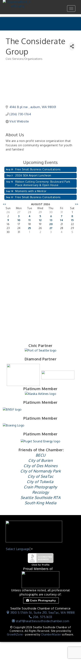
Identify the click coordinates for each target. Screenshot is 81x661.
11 (29, 220)
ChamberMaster (51, 634)
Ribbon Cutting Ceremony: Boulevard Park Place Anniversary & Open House (42, 183)
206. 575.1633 (42, 617)
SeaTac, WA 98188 (42, 612)
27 (51, 228)
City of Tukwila (40, 481)
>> (76, 204)
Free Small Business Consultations (38, 169)
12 (40, 220)
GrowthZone (15, 634)
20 (51, 224)
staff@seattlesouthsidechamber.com (42, 621)
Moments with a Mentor (31, 191)
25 (29, 228)
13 (51, 220)
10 (19, 220)
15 (72, 220)
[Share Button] (72, 46)
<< (4, 204)
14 (61, 220)
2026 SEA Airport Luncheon (33, 175)
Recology (40, 492)
